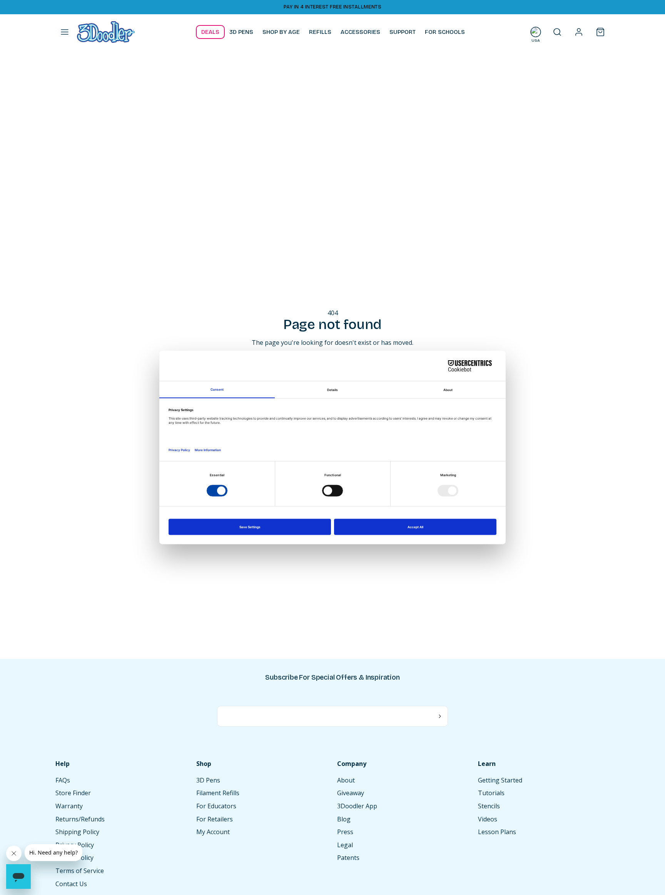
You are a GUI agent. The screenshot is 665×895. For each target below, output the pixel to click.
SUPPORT (402, 32)
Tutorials (491, 793)
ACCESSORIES (360, 32)
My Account (213, 832)
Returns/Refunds (80, 819)
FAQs (62, 780)
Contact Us (71, 884)
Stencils (489, 806)
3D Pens (208, 780)
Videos (487, 819)
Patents (348, 857)
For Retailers (214, 819)
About (346, 780)
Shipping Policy (77, 832)
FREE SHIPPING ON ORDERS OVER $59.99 (70, 7)
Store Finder (73, 793)
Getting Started (500, 780)
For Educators (216, 806)
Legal (345, 845)
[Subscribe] (440, 716)
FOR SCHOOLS (445, 32)
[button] (64, 32)
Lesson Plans (497, 832)
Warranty (69, 806)
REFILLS (320, 32)
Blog (344, 819)
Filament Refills (217, 793)
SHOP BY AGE (281, 32)
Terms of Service (79, 870)
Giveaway (350, 793)
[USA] (535, 32)
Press (345, 832)
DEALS (210, 32)
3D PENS (241, 32)
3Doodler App (357, 806)
